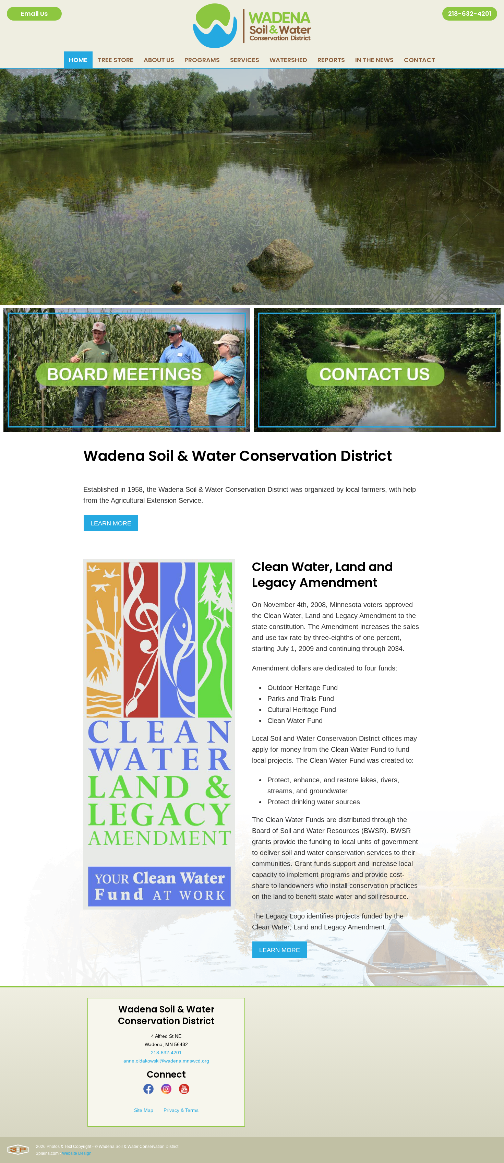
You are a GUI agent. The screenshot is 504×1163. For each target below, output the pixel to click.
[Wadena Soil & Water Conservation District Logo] (252, 25)
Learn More (111, 523)
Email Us (34, 13)
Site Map (143, 1110)
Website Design (77, 1153)
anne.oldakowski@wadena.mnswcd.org (166, 1061)
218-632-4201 (469, 13)
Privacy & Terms (181, 1110)
